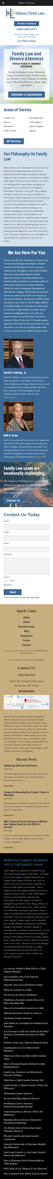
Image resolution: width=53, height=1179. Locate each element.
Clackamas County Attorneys (18, 1018)
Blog (26, 631)
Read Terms (8, 585)
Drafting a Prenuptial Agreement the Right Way (24, 1036)
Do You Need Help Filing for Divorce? (22, 1098)
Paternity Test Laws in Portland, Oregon (23, 984)
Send (13, 592)
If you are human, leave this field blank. (22, 597)
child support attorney (14, 953)
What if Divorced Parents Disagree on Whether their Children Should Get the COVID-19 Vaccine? (26, 824)
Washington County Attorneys (18, 1103)
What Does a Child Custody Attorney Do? (24, 1080)
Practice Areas (26, 626)
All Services (14, 141)
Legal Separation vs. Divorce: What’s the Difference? (23, 1113)
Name (7, 521)
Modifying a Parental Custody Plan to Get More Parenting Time (24, 1001)
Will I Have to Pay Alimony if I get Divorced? (25, 1168)
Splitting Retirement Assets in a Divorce (23, 1013)
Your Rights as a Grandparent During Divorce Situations (26, 1024)
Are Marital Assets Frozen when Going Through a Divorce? (22, 1129)
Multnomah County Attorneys (18, 1093)
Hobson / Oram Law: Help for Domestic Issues (26, 1042)
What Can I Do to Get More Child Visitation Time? (25, 1057)
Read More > (9, 786)
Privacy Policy (41, 651)
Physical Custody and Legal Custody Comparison (21, 1137)
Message (8, 554)
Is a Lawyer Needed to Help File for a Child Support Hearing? (25, 970)
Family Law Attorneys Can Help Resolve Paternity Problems (23, 1073)
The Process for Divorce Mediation (20, 995)
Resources (27, 635)
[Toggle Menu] (3, 3)
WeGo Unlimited (38, 660)
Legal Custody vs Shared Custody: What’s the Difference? (26, 1086)
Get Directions (26, 40)
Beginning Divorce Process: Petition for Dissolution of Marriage (22, 1121)
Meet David (9, 397)
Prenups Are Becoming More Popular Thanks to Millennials (26, 794)
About (26, 622)
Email (6, 532)
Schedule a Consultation (26, 94)
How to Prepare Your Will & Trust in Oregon (25, 1173)
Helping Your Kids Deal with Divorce (20, 765)
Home (26, 617)
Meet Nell (41, 457)
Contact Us (13, 500)
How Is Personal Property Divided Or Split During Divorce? (24, 1065)
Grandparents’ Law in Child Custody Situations (21, 1049)
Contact (26, 645)
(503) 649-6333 (26, 29)
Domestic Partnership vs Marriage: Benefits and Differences (25, 1145)
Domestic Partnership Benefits (18, 1106)
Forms (26, 640)
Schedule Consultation (26, 23)
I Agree (11, 581)
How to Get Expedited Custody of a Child (24, 1008)
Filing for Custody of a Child (17, 989)
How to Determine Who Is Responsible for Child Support (24, 1162)
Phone (6, 543)
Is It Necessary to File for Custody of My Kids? (26, 1031)
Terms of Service (24, 653)
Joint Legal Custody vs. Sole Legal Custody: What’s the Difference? (25, 1153)
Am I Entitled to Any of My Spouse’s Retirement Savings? (21, 978)
